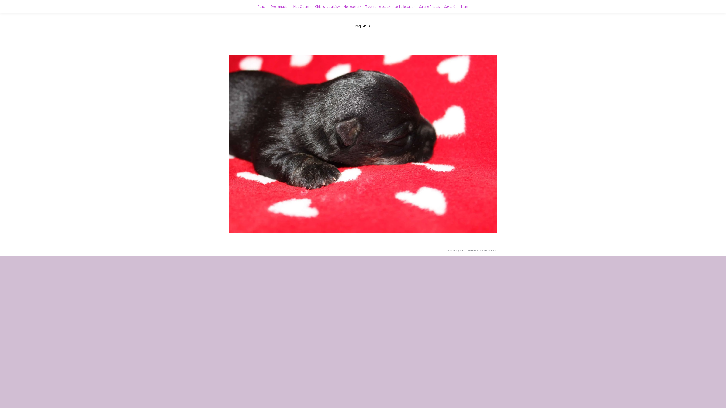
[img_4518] (363, 144)
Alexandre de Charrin (486, 250)
